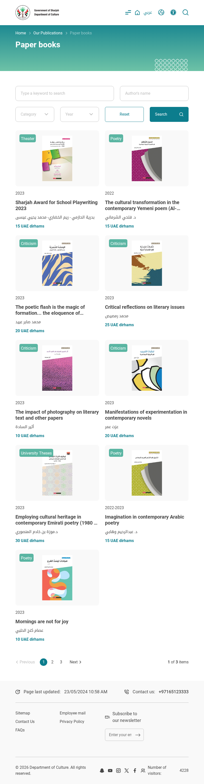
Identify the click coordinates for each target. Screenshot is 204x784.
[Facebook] (135, 770)
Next (74, 662)
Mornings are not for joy (41, 622)
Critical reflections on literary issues (145, 307)
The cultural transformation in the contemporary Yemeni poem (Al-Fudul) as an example (142, 208)
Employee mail (73, 713)
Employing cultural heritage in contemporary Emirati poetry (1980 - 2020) (55, 523)
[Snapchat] (102, 770)
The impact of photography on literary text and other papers (57, 415)
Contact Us (25, 721)
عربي (148, 12)
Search (161, 114)
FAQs (20, 730)
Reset (124, 114)
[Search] (186, 12)
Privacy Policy (72, 721)
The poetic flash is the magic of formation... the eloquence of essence (50, 313)
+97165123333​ (174, 691)
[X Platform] (126, 770)
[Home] (137, 12)
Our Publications (47, 33)
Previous (27, 662)
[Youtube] (110, 770)
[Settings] (173, 12)
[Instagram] (118, 770)
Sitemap (22, 713)
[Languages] (161, 12)
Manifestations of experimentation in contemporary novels (146, 415)
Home (20, 33)
